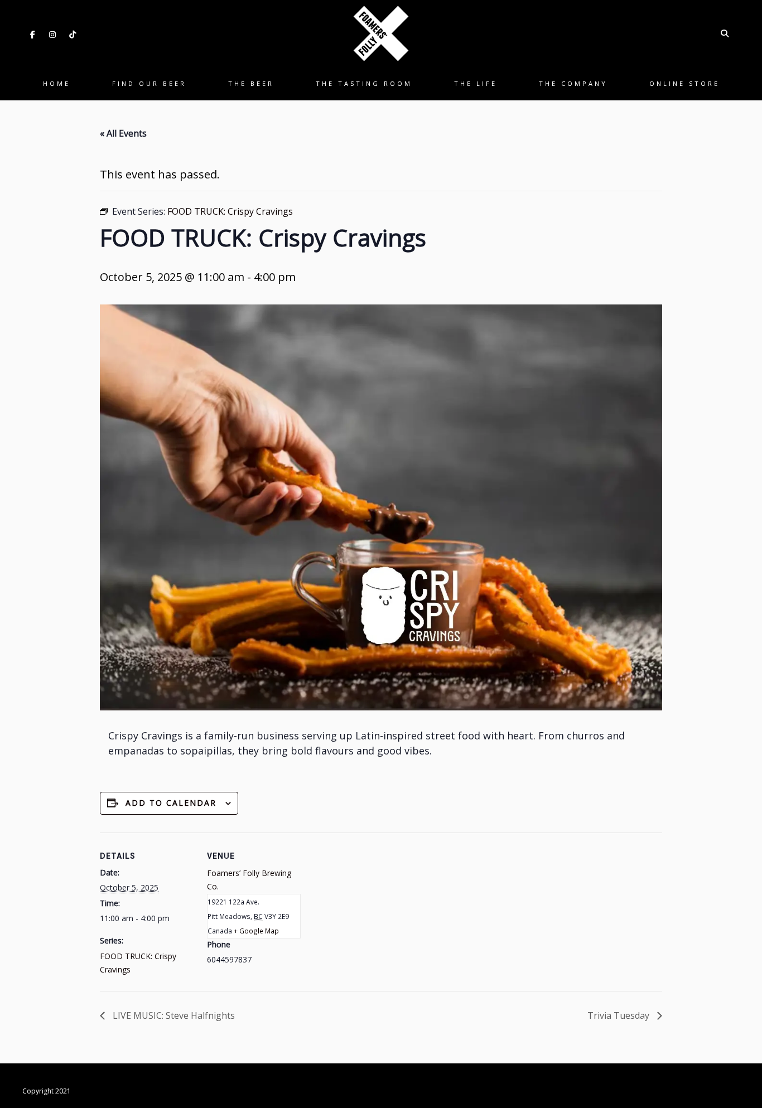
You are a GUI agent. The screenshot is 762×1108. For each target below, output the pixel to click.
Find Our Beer (149, 83)
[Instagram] (52, 34)
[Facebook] (32, 34)
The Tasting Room (364, 83)
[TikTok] (72, 34)
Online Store (684, 83)
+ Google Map (256, 930)
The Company (573, 83)
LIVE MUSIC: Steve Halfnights (172, 1015)
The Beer (251, 83)
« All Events (123, 133)
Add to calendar (171, 802)
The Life (475, 83)
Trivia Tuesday (619, 1015)
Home (56, 83)
